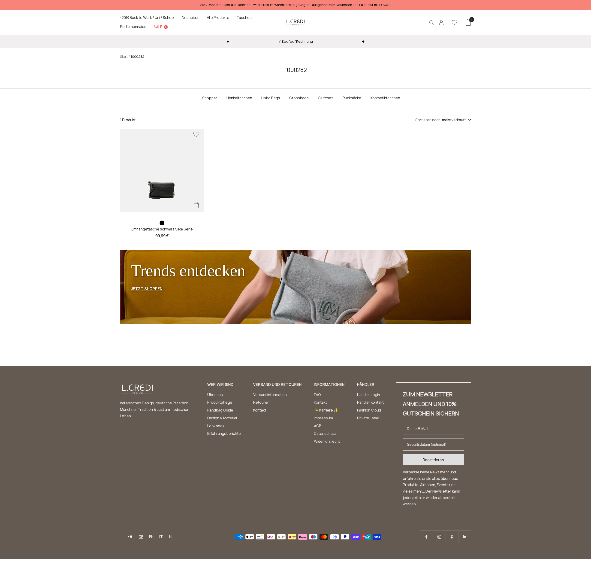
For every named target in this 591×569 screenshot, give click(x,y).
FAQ (317, 394)
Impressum (323, 418)
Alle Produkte (218, 17)
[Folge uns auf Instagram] (439, 536)
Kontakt (259, 410)
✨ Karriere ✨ (326, 410)
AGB (317, 425)
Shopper (209, 97)
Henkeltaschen (239, 97)
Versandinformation (270, 394)
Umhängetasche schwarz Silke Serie (162, 229)
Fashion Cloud (369, 410)
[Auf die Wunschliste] (196, 134)
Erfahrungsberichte (224, 433)
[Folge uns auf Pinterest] (452, 536)
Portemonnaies (133, 26)
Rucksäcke (352, 97)
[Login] (441, 22)
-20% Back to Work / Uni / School (147, 17)
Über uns (215, 394)
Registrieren (433, 459)
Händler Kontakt (370, 402)
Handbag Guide (220, 410)
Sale (158, 26)
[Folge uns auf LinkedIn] (464, 536)
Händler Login (368, 394)
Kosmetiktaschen (385, 97)
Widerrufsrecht (327, 441)
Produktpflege (219, 402)
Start (124, 56)
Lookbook (215, 425)
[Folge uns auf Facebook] (426, 536)
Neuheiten (190, 17)
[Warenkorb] (468, 22)
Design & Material (222, 418)
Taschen (244, 17)
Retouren (261, 402)
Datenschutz (325, 433)
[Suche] (431, 22)
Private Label (368, 418)
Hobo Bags (270, 97)
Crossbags (299, 97)
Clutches (325, 97)
